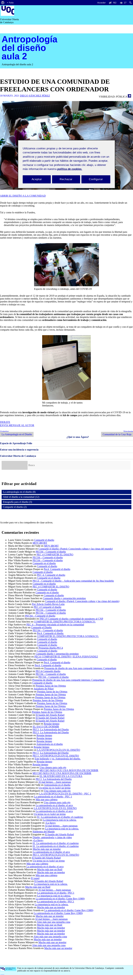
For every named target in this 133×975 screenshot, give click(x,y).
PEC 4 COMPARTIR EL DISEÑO (55, 554)
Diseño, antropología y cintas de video (52, 837)
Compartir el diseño (44, 540)
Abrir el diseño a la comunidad (23, 195)
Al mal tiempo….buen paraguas (54, 782)
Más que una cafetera (46, 799)
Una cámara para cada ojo (53, 767)
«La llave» (50, 822)
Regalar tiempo (51, 723)
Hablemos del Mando (44, 831)
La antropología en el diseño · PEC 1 (53, 796)
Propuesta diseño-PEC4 (51, 647)
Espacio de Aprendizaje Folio (16, 443)
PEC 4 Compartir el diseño (47, 607)
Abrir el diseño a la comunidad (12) (21, 497)
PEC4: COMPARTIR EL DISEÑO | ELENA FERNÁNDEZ (66, 656)
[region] (66, 164)
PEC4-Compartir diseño (48, 671)
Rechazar (66, 179)
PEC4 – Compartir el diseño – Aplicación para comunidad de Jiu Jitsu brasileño (73, 580)
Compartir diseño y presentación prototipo (64, 598)
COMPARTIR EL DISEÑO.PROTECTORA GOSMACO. (65, 621)
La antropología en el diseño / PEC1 (55, 892)
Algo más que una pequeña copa (53, 922)
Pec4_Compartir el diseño (57, 569)
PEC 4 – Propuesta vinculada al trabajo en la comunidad (55, 624)
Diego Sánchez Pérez (35, 95)
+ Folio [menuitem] (10, 2)
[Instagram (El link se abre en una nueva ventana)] (2, 973)
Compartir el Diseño (41, 627)
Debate (5, 422)
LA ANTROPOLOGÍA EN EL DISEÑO (58, 750)
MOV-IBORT (40, 543)
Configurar (96, 179)
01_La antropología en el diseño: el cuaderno (60, 817)
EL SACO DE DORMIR (46, 726)
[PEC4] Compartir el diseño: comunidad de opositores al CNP (71, 618)
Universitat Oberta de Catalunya (18, 456)
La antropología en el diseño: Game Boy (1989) (60, 898)
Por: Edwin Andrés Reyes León (48, 604)
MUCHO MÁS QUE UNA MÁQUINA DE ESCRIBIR (69, 770)
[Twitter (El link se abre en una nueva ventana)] (3, 973)
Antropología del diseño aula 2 (29, 47)
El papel (35, 878)
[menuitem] (3, 2)
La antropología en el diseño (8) (19, 491)
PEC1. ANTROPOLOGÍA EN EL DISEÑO (56, 755)
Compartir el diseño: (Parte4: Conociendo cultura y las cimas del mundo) (75, 548)
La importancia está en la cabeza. (60, 820)
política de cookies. (69, 169)
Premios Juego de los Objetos (51, 685)
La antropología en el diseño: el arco (54, 805)
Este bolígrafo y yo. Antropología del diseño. (58, 758)
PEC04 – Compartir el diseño (51, 551)
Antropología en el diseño (49, 744)
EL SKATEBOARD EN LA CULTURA (61, 776)
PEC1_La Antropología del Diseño (51, 729)
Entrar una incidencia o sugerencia (19, 449)
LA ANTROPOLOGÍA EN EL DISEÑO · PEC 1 (65, 793)
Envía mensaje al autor (17, 425)
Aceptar (37, 179)
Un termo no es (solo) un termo (55, 787)
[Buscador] (15, 465)
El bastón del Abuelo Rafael (50, 715)
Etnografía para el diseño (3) (17, 502)
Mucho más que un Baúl (49, 869)
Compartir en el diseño (44, 563)
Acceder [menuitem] (101, 2)
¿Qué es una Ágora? (77, 437)
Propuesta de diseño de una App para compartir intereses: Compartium (80, 668)
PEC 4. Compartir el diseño (51, 575)
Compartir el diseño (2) (15, 507)
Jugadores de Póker (44, 688)
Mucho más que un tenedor (47, 849)
